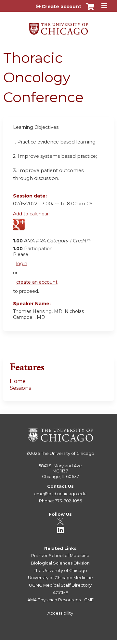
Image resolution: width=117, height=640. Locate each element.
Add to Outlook (64, 228)
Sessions (20, 388)
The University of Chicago (67, 453)
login (21, 263)
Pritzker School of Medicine (60, 555)
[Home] (58, 26)
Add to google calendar (19, 228)
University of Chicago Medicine (60, 577)
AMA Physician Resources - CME (60, 599)
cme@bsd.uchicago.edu (60, 493)
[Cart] (90, 10)
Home (18, 381)
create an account (37, 282)
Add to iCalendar (49, 228)
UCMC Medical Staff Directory (60, 585)
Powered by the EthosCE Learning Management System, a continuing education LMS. (91, 635)
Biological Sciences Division (60, 562)
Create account (61, 6)
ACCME (60, 592)
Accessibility (60, 613)
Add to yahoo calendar (34, 228)
